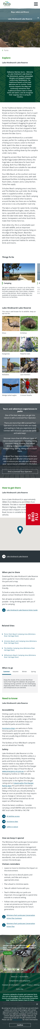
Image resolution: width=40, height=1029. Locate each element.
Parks (6, 50)
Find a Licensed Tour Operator (20, 471)
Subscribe (7, 953)
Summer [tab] (6, 672)
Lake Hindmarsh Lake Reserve (17, 556)
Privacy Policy (17, 1020)
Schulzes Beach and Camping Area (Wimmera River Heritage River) (20, 642)
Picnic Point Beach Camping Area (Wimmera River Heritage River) (19, 635)
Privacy (5, 965)
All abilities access (13, 816)
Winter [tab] (24, 672)
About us (14, 977)
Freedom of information (10, 985)
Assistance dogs (8, 728)
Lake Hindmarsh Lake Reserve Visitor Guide (22, 610)
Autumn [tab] (15, 672)
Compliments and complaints (19, 981)
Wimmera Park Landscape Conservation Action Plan (21, 924)
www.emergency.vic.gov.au (13, 771)
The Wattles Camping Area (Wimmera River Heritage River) (19, 649)
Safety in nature (12, 827)
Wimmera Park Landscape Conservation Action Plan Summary (21, 916)
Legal (23, 985)
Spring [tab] (33, 672)
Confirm (20, 1025)
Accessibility (24, 977)
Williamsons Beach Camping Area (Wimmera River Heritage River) (20, 656)
